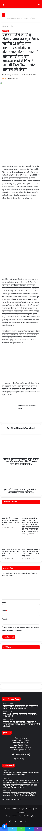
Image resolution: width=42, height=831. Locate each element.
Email (4, 611)
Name (4, 602)
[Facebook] (15, 759)
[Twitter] (18, 759)
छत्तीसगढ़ (12, 26)
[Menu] (3, 5)
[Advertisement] (21, 142)
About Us (22, 816)
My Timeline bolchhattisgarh (11, 799)
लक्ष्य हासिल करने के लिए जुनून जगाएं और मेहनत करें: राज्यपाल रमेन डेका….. (11, 552)
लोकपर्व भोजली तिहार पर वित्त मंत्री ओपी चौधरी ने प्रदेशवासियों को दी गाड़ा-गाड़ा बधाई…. (31, 552)
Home (6, 26)
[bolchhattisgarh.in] (21, 4)
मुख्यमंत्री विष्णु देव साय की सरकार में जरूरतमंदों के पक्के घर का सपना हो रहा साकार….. (10, 521)
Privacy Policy (31, 816)
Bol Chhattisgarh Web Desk (10, 75)
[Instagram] (23, 759)
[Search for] (39, 5)
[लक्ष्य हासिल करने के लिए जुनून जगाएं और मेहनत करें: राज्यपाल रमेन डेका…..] (11, 542)
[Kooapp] (26, 759)
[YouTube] (21, 759)
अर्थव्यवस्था (14, 816)
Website (5, 619)
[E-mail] (6, 417)
